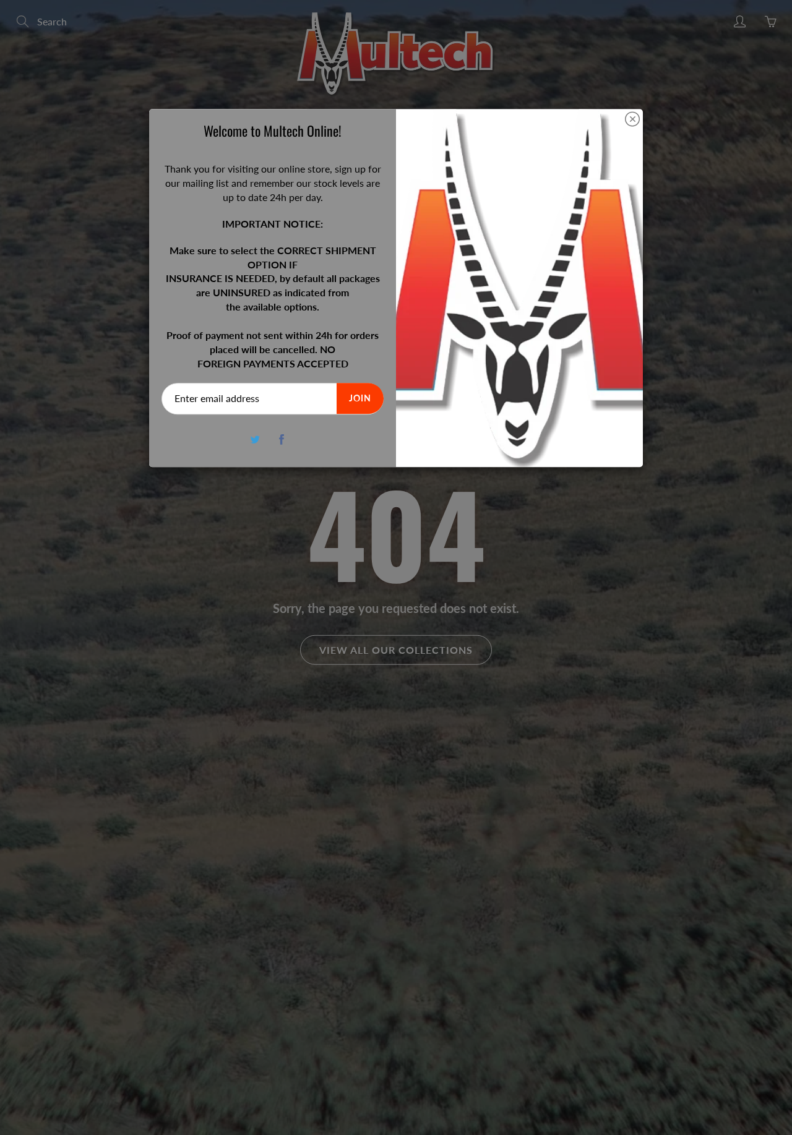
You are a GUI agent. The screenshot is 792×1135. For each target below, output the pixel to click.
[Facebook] (282, 439)
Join (360, 398)
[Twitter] (255, 439)
